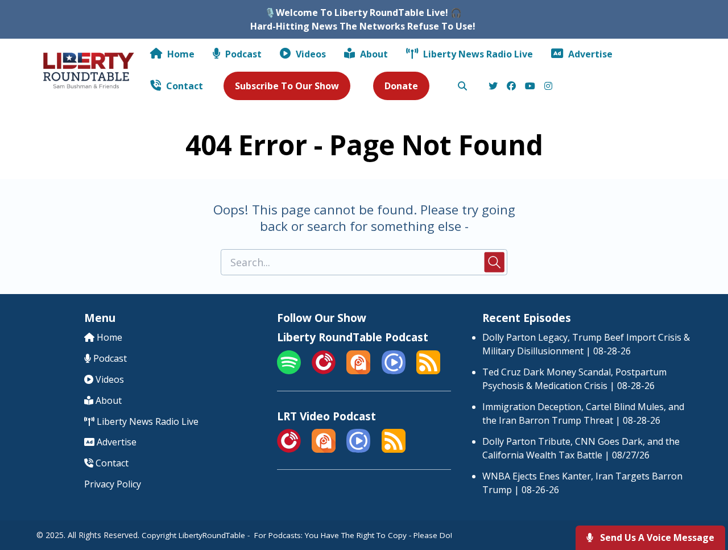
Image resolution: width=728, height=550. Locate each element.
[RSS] (428, 371)
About (373, 54)
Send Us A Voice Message (656, 537)
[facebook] (511, 86)
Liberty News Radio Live (477, 54)
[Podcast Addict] (358, 371)
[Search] (463, 86)
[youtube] (530, 86)
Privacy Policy (112, 484)
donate (401, 86)
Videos (309, 54)
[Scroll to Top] (701, 495)
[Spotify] (289, 371)
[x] (493, 86)
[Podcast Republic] (394, 371)
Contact (183, 86)
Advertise (589, 54)
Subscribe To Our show (287, 86)
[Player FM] (324, 371)
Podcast (242, 54)
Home (180, 54)
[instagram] (546, 86)
